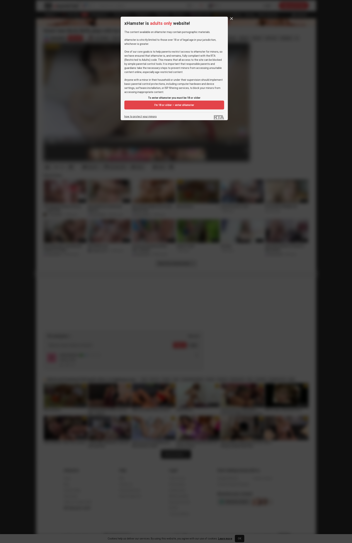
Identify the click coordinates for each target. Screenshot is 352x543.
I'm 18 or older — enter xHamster (174, 105)
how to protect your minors (140, 116)
